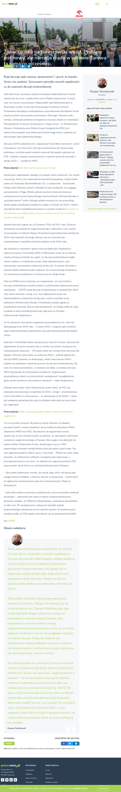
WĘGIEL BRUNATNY (68, 749)
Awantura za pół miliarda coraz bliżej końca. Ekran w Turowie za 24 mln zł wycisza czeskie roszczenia (41, 213)
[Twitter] (7, 779)
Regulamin (49, 778)
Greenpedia (30, 770)
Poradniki (29, 782)
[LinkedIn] (11, 779)
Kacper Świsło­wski (17, 43)
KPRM (11, 521)
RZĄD (10, 749)
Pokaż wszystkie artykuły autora (102, 208)
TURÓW (58, 749)
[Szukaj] (107, 4)
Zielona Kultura (31, 778)
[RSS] (15, 779)
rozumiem (103, 788)
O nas (47, 770)
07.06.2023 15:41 (15, 45)
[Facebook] (2, 779)
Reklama (48, 774)
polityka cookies (81, 788)
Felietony (29, 774)
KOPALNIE (22, 749)
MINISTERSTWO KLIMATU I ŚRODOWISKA (41, 749)
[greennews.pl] (9, 4)
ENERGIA (9, 66)
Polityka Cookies (51, 782)
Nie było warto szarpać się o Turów (37, 168)
